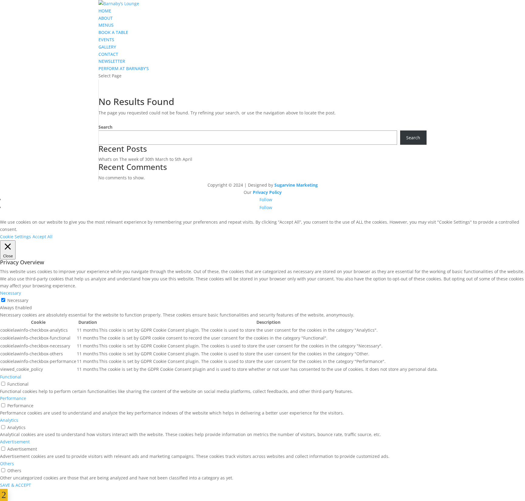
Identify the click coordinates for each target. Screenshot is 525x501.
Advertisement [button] (15, 442)
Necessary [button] (10, 293)
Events (106, 39)
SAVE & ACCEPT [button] (15, 485)
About (105, 18)
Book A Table (113, 32)
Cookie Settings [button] (15, 236)
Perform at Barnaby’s (123, 68)
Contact (108, 54)
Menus (106, 25)
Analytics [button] (9, 420)
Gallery (107, 47)
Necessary (17, 300)
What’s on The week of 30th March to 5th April (145, 159)
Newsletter (111, 61)
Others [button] (7, 463)
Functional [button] (10, 377)
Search (105, 127)
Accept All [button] (43, 236)
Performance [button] (13, 398)
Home (104, 11)
